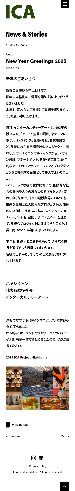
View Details (20, 425)
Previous (14, 436)
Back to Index (17, 44)
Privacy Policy (37, 466)
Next (63, 436)
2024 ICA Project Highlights (26, 357)
